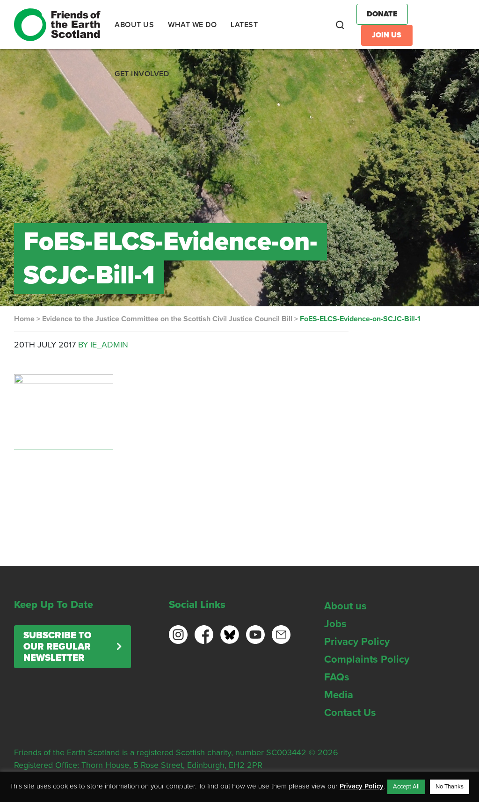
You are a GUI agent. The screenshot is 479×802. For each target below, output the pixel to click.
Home (24, 319)
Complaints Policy (366, 659)
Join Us (386, 35)
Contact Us (350, 713)
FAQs (336, 677)
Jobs (335, 624)
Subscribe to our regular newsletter (57, 647)
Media (338, 695)
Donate (382, 14)
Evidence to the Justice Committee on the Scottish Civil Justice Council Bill (167, 319)
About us (345, 606)
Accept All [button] (406, 786)
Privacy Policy (357, 642)
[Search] (340, 25)
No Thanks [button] (449, 786)
